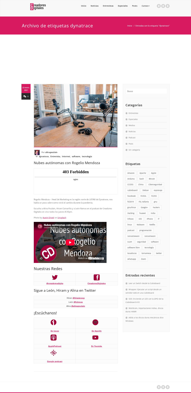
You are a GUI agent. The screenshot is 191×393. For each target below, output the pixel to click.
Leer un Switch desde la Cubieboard (144, 283)
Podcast (132, 137)
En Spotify (97, 331)
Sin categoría (134, 150)
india (153, 213)
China (140, 184)
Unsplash (62, 217)
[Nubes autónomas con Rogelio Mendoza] (75, 115)
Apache (143, 173)
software (76, 156)
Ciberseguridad (155, 184)
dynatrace (44, 156)
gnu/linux (131, 207)
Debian (146, 190)
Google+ (144, 207)
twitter (159, 253)
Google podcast (54, 361)
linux (129, 224)
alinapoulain (51, 152)
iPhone (150, 219)
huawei (142, 213)
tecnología (87, 156)
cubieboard (132, 190)
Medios (132, 125)
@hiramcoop (79, 298)
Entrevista (55, 156)
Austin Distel (48, 217)
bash (142, 178)
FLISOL (143, 196)
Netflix (152, 224)
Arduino (130, 178)
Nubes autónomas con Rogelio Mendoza (67, 162)
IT (158, 219)
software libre (133, 247)
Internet (66, 156)
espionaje (158, 190)
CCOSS (130, 184)
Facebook (131, 196)
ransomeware (133, 236)
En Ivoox (55, 331)
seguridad (141, 242)
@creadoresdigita (54, 283)
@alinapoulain (78, 306)
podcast (130, 230)
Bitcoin (152, 178)
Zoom (143, 259)
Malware (140, 224)
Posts (134, 6)
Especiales (123, 6)
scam (129, 242)
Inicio (83, 6)
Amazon (130, 173)
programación (145, 230)
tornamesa (146, 253)
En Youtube (96, 346)
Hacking (130, 213)
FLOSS (154, 196)
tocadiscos (132, 253)
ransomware (149, 236)
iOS (140, 219)
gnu (155, 201)
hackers (156, 207)
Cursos (145, 6)
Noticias (94, 6)
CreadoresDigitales (97, 283)
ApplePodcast (54, 346)
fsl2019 (130, 201)
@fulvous (78, 302)
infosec (130, 219)
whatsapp (131, 259)
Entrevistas (108, 6)
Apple (153, 173)
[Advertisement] (95, 54)
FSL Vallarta (144, 201)
